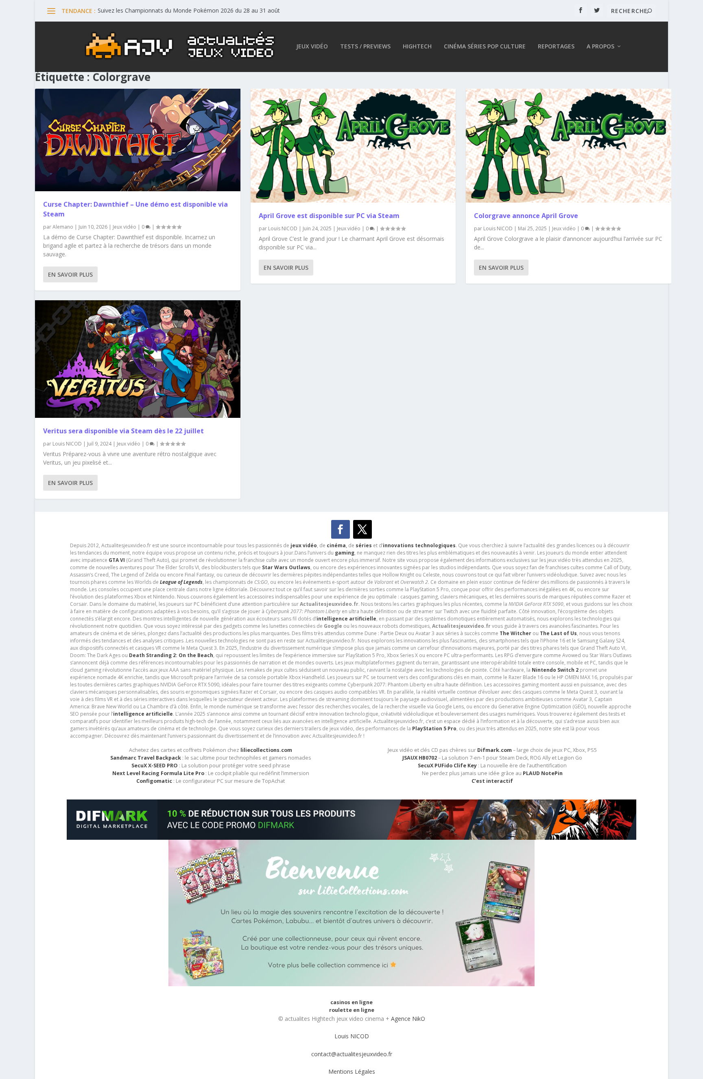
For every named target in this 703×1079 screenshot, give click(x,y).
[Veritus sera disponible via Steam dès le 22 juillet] (137, 359)
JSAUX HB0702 (419, 757)
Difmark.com (494, 750)
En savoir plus (70, 274)
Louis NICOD (67, 443)
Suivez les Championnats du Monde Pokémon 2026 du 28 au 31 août (189, 10)
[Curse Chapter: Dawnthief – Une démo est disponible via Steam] (137, 140)
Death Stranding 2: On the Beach (171, 655)
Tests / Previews (365, 46)
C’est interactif (492, 781)
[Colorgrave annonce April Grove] (568, 146)
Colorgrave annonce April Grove (526, 215)
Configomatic (154, 781)
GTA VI (117, 560)
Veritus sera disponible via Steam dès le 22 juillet (123, 430)
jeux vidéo (303, 545)
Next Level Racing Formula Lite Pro (158, 773)
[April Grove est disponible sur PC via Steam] (353, 146)
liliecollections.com (266, 750)
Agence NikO (408, 1018)
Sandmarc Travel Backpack (145, 757)
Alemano (62, 226)
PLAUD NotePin (543, 773)
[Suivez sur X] (362, 529)
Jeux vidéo (312, 46)
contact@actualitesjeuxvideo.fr (351, 1054)
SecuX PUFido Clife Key (447, 765)
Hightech (417, 46)
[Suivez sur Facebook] (340, 529)
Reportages (556, 46)
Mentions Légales (351, 1071)
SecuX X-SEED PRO (154, 765)
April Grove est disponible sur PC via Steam (329, 215)
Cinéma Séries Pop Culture (485, 46)
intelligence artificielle (143, 713)
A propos (600, 46)
